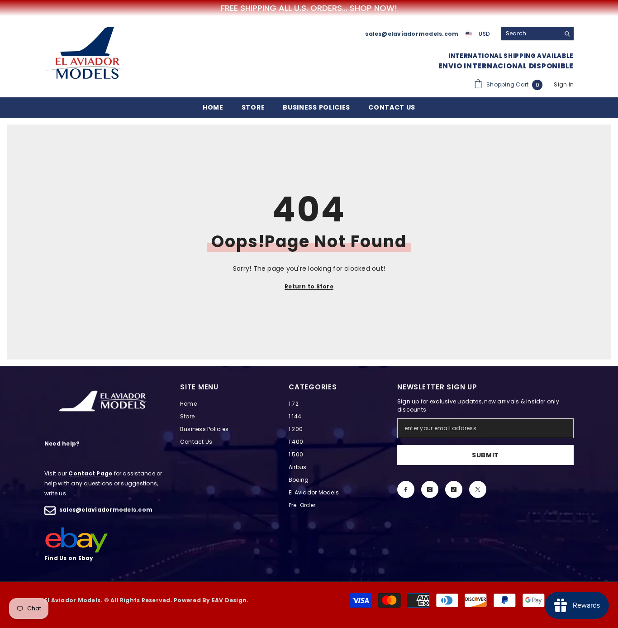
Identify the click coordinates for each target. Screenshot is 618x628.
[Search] (537, 34)
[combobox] (530, 33)
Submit (485, 455)
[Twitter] (477, 489)
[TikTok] (453, 489)
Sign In (564, 84)
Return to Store (309, 286)
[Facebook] (405, 489)
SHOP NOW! (373, 8)
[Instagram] (429, 489)
